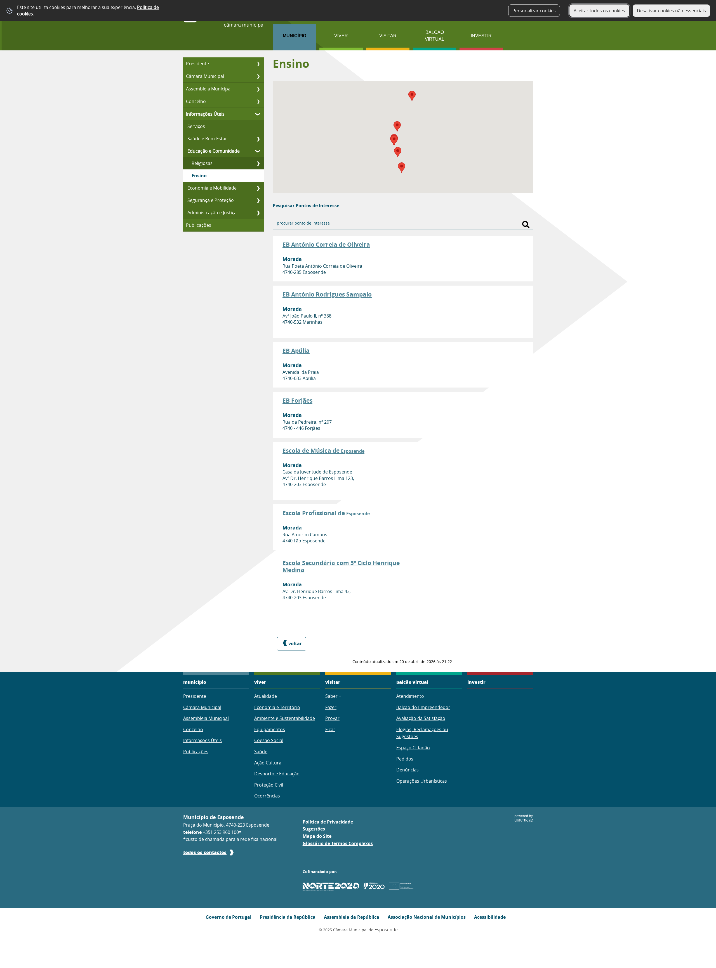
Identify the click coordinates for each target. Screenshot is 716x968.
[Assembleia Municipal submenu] (258, 89)
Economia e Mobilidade (212, 188)
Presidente (197, 63)
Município (294, 35)
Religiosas (202, 163)
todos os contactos (205, 852)
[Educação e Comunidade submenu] (258, 151)
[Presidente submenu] (258, 63)
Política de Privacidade (328, 822)
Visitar (388, 35)
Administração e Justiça (212, 212)
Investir (481, 35)
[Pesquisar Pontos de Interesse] (526, 225)
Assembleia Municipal (209, 89)
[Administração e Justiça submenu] (258, 212)
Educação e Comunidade (213, 151)
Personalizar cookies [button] (534, 11)
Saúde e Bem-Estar (207, 139)
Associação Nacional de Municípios (427, 917)
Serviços (196, 126)
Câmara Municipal (205, 76)
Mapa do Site (317, 836)
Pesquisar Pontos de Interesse (306, 205)
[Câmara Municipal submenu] (258, 76)
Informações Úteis (205, 114)
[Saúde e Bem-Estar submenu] (258, 138)
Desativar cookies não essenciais (671, 11)
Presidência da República (287, 917)
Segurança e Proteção (210, 200)
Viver (341, 35)
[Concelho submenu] (258, 101)
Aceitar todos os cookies (599, 11)
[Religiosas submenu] (258, 163)
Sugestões (314, 829)
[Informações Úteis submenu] (258, 114)
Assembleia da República (351, 917)
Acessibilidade (490, 917)
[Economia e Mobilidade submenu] (258, 188)
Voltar (295, 643)
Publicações (198, 225)
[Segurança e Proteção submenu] (258, 200)
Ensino (199, 175)
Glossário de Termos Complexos (338, 843)
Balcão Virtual (434, 35)
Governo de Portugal (228, 917)
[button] (394, 140)
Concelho (196, 101)
